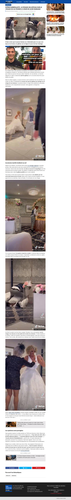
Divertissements (34, 1)
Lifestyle (43, 1)
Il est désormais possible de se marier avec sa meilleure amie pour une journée (55, 35)
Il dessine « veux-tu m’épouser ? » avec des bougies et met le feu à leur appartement (55, 24)
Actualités (19, 1)
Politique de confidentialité (34, 491)
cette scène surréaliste (14, 412)
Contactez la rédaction (56, 493)
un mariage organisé (33, 165)
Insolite (8, 4)
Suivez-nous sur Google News (24, 14)
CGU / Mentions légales (33, 489)
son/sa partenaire (25, 450)
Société (26, 1)
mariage (14, 475)
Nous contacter (31, 488)
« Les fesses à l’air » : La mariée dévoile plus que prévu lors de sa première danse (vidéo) (55, 12)
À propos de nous (32, 486)
